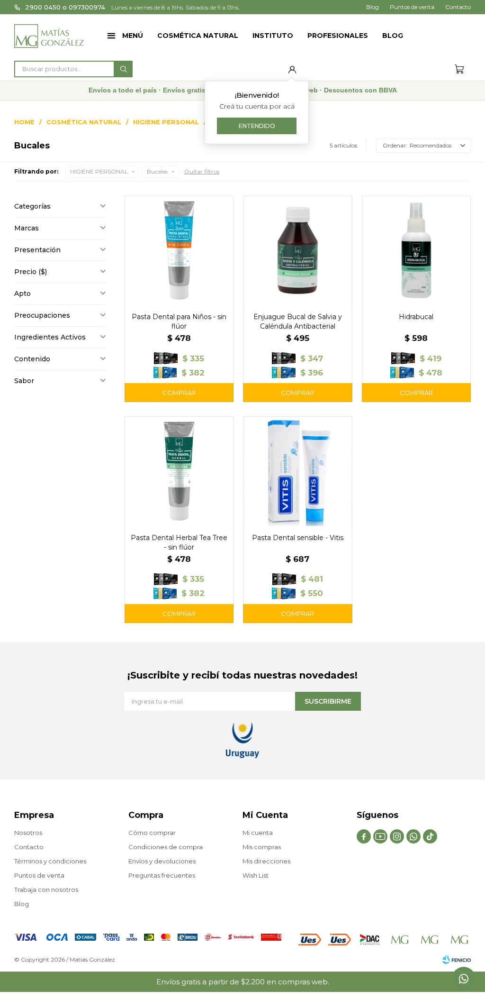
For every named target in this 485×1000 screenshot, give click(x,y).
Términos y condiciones (50, 861)
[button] (123, 69)
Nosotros (28, 832)
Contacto (458, 6)
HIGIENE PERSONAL (99, 171)
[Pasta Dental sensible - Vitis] (297, 470)
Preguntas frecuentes (161, 875)
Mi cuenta (257, 832)
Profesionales (337, 35)
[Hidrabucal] (416, 250)
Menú (132, 35)
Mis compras (261, 847)
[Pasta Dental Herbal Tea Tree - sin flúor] (179, 470)
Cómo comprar (152, 832)
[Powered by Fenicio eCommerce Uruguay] (456, 960)
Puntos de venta (412, 6)
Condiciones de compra (165, 847)
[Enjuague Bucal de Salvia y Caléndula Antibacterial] (297, 250)
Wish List (255, 875)
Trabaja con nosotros (46, 889)
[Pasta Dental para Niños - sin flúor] (179, 250)
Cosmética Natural (197, 35)
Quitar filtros (201, 171)
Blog (392, 35)
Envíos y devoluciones (162, 861)
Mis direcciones (266, 861)
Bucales (157, 171)
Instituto (272, 35)
